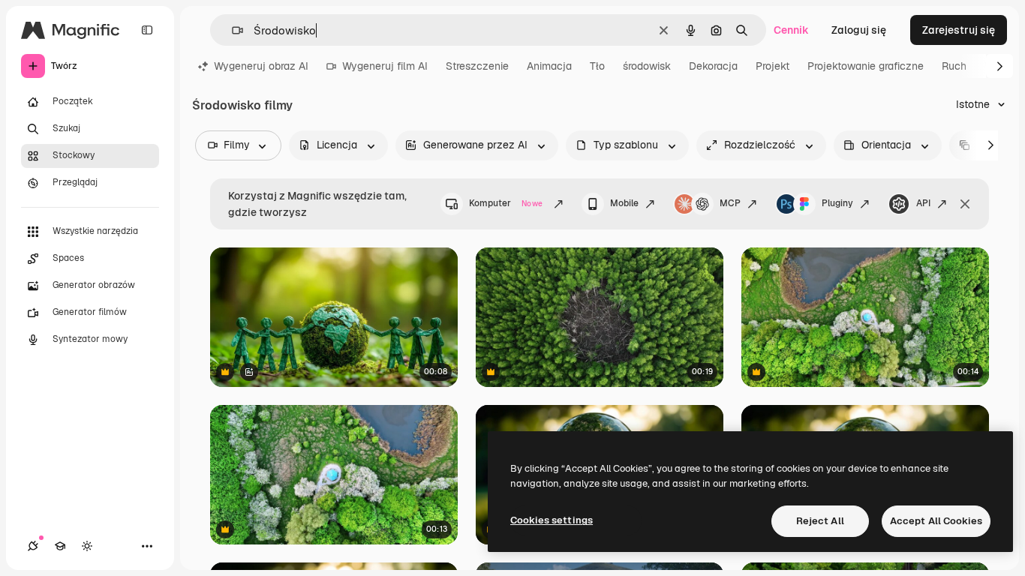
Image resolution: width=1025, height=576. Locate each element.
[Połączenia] (33, 546)
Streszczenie (477, 66)
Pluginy (837, 203)
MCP (730, 203)
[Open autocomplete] (231, 30)
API (923, 203)
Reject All (820, 520)
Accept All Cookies (936, 520)
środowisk (647, 66)
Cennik (791, 30)
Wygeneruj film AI (385, 66)
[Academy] (60, 546)
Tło (597, 66)
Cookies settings (551, 520)
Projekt (772, 66)
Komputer (506, 203)
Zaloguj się (858, 30)
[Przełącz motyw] (87, 546)
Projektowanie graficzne (865, 66)
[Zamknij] (965, 204)
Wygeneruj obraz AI (261, 66)
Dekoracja (713, 66)
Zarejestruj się (958, 30)
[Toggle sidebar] (147, 30)
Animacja (549, 66)
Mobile (624, 203)
